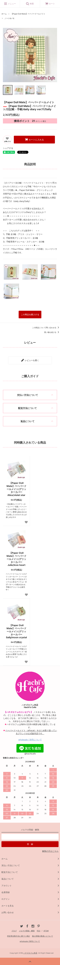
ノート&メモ (9, 18)
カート (52, 3)
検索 (31, 3)
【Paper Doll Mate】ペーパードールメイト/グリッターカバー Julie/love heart (16, 558)
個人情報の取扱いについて (42, 936)
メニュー (11, 3)
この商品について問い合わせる (44, 327)
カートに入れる (36, 139)
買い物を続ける (50, 332)
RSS (38, 931)
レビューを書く (31, 360)
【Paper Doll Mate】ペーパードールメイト (28, 14)
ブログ (14, 931)
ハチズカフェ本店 (30, 953)
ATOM (46, 931)
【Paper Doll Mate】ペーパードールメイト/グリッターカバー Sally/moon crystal (16, 631)
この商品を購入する (30, 314)
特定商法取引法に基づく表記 (18, 936)
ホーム (4, 14)
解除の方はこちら (50, 851)
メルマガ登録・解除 (27, 931)
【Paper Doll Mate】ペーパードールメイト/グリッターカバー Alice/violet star (16, 489)
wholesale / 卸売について (30, 739)
